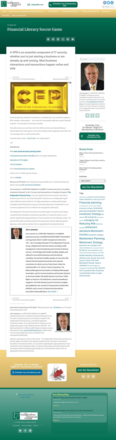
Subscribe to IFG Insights (19, 160)
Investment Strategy (90, 214)
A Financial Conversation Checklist (22, 156)
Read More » (82, 156)
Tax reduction (100, 268)
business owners (93, 197)
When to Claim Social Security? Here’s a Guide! (70, 398)
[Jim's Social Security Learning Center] (41, 151)
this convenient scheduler (31, 185)
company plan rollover (98, 199)
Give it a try (31, 138)
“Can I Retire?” (53, 11)
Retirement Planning (69, 11)
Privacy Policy (16, 425)
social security (85, 255)
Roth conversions (94, 248)
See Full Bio (52, 292)
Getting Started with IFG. (90, 11)
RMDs (99, 245)
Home (4, 11)
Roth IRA (101, 248)
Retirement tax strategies (88, 245)
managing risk (91, 220)
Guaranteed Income (83, 205)
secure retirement (93, 250)
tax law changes (92, 265)
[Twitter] (108, 2)
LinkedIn (18, 177)
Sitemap (35, 425)
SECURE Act (83, 250)
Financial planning (90, 202)
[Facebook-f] (92, 115)
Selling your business (98, 252)
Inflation (99, 205)
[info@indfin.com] (29, 4)
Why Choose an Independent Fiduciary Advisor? (26, 11)
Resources (105, 11)
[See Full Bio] (57, 291)
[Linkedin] (112, 2)
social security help (93, 258)
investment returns (95, 211)
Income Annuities (92, 205)
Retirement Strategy (91, 242)
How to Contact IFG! (19, 15)
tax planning (90, 268)
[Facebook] (104, 2)
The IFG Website (16, 164)
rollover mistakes (84, 248)
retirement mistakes (95, 235)
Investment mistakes (86, 208)
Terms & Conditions (27, 425)
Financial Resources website (24, 169)
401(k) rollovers (83, 197)
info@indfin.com (37, 5)
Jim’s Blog (6, 15)
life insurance (90, 217)
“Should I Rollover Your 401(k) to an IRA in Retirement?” (73, 411)
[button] (48, 39)
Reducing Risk (87, 223)
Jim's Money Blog (60, 394)
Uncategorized (11, 25)
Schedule (56, 307)
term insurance (85, 270)
